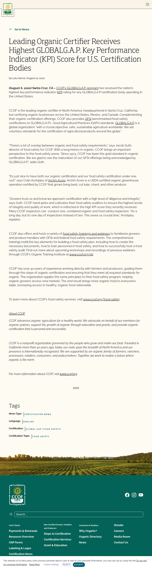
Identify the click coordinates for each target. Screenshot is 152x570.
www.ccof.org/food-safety (101, 299)
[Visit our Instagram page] (134, 494)
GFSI (88, 119)
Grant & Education (55, 545)
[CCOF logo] (7, 9)
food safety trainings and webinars (86, 233)
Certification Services (57, 539)
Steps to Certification (57, 533)
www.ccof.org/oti (81, 254)
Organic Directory (90, 536)
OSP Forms (16, 542)
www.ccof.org (68, 374)
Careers (119, 530)
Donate (118, 525)
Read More (34, 564)
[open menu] (148, 4)
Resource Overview (21, 536)
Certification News (21, 553)
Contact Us (121, 542)
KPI (59, 92)
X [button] (149, 559)
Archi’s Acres (57, 180)
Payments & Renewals (23, 530)
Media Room (122, 536)
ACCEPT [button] (79, 565)
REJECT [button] (66, 564)
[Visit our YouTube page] (141, 494)
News (82, 542)
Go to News (22, 29)
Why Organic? (88, 530)
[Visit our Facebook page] (127, 494)
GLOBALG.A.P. (124, 123)
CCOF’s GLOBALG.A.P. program (77, 88)
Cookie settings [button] (51, 564)
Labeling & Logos (20, 548)
